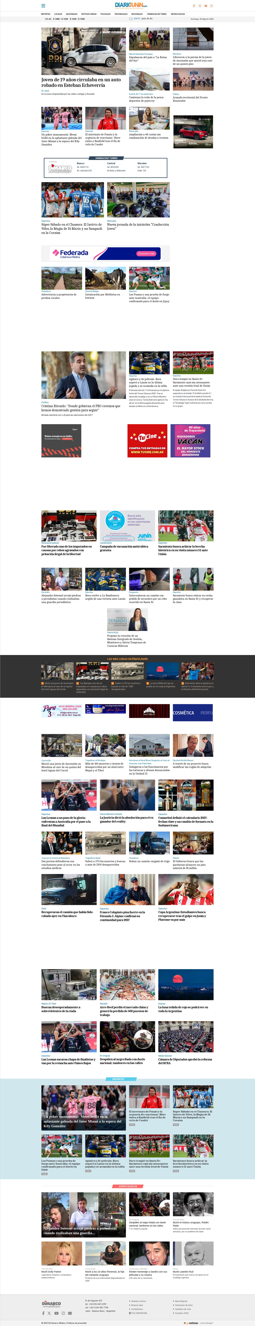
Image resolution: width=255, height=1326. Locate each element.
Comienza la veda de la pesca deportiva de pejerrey (146, 99)
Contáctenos (136, 1309)
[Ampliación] (149, 118)
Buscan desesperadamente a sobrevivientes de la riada (60, 1009)
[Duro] (193, 362)
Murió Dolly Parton (51, 1271)
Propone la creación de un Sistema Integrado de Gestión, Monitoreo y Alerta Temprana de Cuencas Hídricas (126, 640)
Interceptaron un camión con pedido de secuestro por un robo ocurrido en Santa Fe (148, 599)
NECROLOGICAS (178, 14)
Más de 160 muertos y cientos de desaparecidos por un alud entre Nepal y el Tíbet (104, 767)
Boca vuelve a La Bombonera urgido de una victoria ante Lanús (105, 597)
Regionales (137, 14)
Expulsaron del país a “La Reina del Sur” (148, 59)
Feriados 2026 (181, 1313)
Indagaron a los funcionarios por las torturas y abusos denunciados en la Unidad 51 (149, 770)
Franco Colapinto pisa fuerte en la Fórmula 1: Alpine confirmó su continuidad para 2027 (122, 916)
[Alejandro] (61, 579)
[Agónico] (149, 362)
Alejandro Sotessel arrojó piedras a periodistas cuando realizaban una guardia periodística (61, 599)
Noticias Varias (89, 14)
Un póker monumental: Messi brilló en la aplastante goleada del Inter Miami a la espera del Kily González (61, 139)
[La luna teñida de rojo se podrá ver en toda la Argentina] (162, 671)
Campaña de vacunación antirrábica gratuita (124, 548)
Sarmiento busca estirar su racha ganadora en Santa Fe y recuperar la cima (193, 599)
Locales (58, 14)
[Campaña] (127, 525)
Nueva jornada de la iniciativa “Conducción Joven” (138, 227)
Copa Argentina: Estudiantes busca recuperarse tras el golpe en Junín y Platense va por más (182, 916)
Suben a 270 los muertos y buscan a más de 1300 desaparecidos (126, 686)
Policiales (106, 14)
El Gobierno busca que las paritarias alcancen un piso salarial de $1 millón (189, 864)
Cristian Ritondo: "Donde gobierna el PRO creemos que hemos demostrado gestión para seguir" (80, 408)
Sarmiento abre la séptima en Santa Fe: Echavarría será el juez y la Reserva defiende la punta (197, 686)
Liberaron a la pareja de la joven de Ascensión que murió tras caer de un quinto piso (192, 60)
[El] (105, 118)
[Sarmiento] (186, 525)
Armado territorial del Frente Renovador (190, 99)
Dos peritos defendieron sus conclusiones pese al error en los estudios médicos (60, 864)
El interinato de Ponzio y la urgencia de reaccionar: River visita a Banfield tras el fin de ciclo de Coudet (102, 139)
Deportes (45, 14)
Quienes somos (138, 1301)
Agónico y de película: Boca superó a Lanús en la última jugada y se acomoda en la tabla (148, 382)
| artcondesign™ (206, 1323)
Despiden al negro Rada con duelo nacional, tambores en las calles (122, 1061)
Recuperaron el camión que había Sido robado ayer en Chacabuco (67, 914)
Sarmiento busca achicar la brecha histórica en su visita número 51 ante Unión (183, 550)
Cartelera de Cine (182, 1309)
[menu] (43, 6)
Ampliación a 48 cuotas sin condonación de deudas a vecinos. (149, 136)
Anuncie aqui (136, 1305)
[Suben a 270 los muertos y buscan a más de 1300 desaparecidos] (127, 671)
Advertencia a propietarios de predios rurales (58, 296)
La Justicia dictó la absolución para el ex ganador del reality (126, 819)
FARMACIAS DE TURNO (157, 14)
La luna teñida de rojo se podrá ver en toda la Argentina (183, 1009)
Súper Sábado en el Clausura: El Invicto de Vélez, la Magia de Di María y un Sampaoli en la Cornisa (71, 229)
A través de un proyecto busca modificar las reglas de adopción (192, 765)
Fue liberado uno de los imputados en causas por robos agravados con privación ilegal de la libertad (66, 550)
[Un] (61, 118)
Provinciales (121, 14)
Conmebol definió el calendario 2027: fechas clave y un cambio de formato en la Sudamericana (185, 821)
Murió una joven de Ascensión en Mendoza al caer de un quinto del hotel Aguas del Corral (57, 686)
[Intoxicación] (105, 278)
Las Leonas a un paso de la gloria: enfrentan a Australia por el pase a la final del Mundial (66, 821)
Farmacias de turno (183, 1305)
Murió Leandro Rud (183, 1271)
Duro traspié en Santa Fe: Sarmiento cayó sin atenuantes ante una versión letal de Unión (191, 382)
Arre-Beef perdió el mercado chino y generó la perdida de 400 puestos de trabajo (124, 1011)
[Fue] (69, 525)
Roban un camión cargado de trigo (149, 861)
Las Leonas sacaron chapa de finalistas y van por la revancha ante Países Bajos (68, 1061)
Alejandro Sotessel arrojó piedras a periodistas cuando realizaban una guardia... (80, 1230)
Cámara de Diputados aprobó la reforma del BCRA (185, 1061)
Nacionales (71, 14)
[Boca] (105, 579)
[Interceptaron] (149, 579)
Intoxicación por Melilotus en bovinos (102, 296)
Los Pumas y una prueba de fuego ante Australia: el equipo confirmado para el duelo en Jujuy (149, 298)
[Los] (149, 278)
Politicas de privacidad (76, 1323)
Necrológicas (180, 1301)
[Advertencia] (61, 278)
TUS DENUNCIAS (139, 1313)
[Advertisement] (104, 329)
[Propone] (127, 619)
